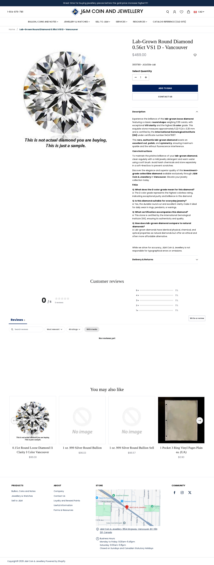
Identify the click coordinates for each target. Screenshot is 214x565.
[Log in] (174, 12)
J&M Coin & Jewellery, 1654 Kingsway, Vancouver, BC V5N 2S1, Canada (128, 531)
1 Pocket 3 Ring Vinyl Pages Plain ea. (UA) (181, 450)
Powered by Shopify (55, 561)
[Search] (167, 12)
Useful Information (63, 505)
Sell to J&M (17, 500)
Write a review (197, 318)
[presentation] (14, 420)
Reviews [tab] (18, 320)
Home (12, 29)
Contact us (165, 96)
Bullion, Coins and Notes (42, 21)
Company (59, 491)
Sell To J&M (102, 21)
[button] (195, 55)
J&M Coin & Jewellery (34, 561)
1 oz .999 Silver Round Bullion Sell (131, 448)
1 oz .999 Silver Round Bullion (82, 448)
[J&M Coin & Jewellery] (107, 12)
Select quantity (142, 71)
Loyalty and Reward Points (67, 500)
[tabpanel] (107, 348)
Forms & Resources (63, 510)
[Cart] (188, 12)
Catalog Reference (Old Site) (169, 21)
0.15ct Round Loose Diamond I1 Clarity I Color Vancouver (32, 450)
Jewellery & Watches (76, 21)
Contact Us (59, 496)
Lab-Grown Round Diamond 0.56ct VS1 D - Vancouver (49, 29)
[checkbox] (91, 329)
